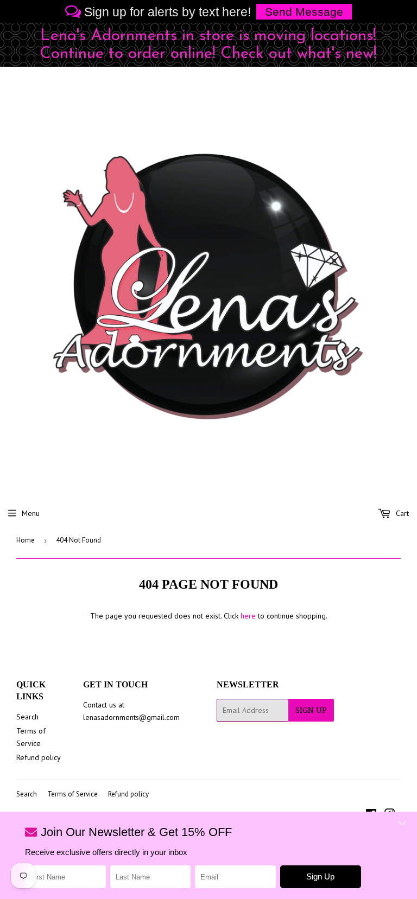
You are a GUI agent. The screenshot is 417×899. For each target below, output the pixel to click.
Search (27, 717)
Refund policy (38, 757)
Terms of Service (72, 794)
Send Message (304, 11)
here (248, 616)
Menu (31, 513)
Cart (401, 513)
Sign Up (311, 710)
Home (25, 540)
